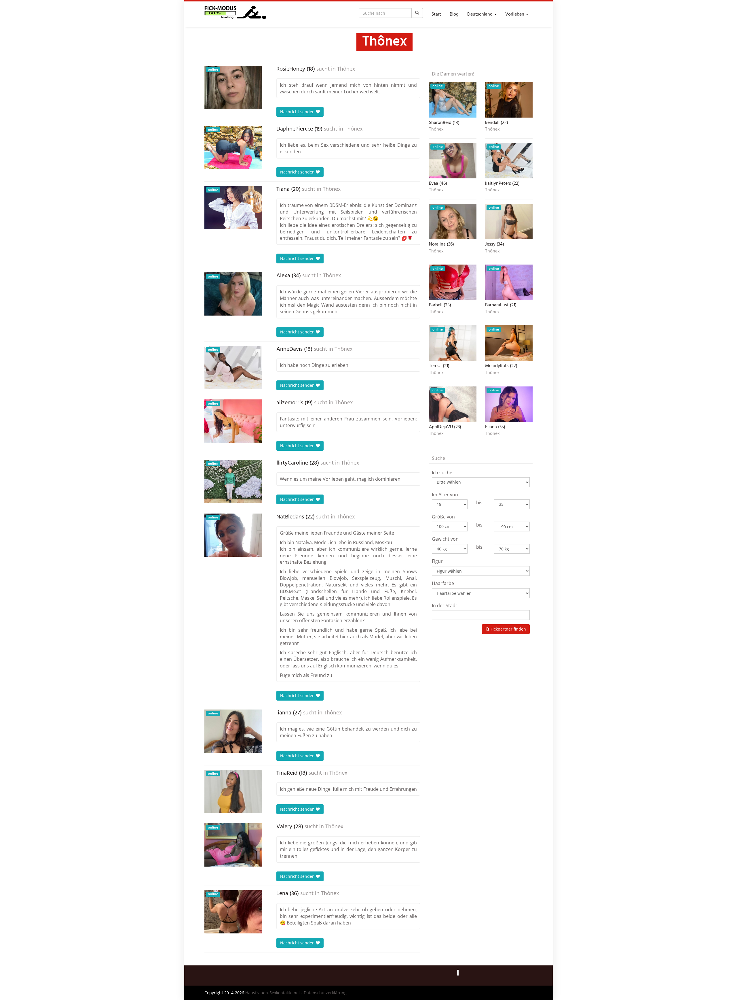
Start (436, 14)
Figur (437, 561)
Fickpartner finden (507, 629)
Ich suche (442, 472)
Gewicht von (445, 539)
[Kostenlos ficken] (235, 14)
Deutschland (480, 14)
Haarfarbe (443, 583)
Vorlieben (515, 14)
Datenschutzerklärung (325, 992)
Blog (454, 14)
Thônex (346, 69)
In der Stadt (444, 605)
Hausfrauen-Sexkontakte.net (272, 992)
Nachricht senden (298, 111)
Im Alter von (445, 494)
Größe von (443, 517)
